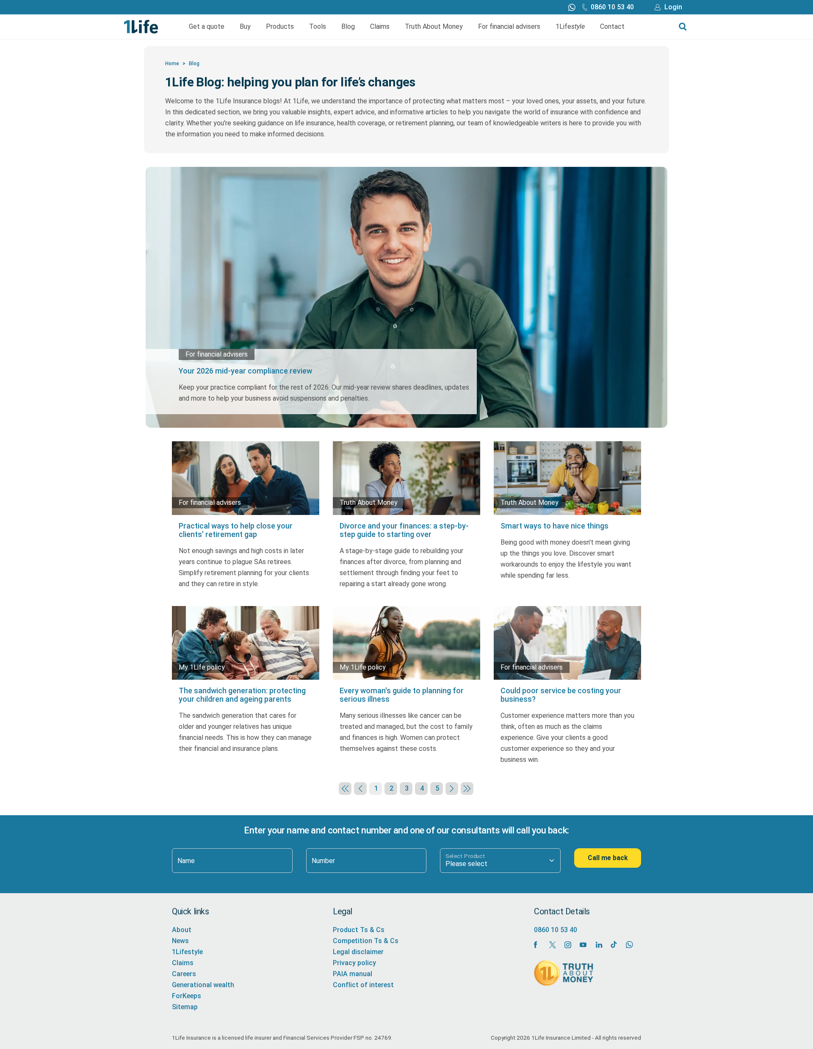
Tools (317, 26)
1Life (570, 26)
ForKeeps (186, 996)
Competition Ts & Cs (365, 941)
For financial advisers (509, 26)
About (181, 930)
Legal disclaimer (358, 952)
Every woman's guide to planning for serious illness (402, 694)
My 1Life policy (202, 667)
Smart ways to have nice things (554, 525)
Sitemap (185, 1007)
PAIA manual (352, 974)
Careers (184, 974)
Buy (245, 26)
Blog (348, 26)
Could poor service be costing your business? (561, 694)
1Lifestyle (187, 952)
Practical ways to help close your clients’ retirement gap (236, 530)
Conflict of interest (363, 985)
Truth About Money (434, 26)
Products (280, 26)
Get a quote (206, 26)
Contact (612, 26)
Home (172, 63)
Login (673, 7)
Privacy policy (354, 963)
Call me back (608, 858)
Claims (380, 26)
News (180, 941)
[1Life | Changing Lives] (141, 26)
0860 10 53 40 (612, 7)
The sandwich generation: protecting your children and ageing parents (242, 694)
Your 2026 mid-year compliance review (245, 370)
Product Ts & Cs (358, 930)
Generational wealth (203, 985)
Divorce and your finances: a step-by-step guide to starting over (404, 530)
